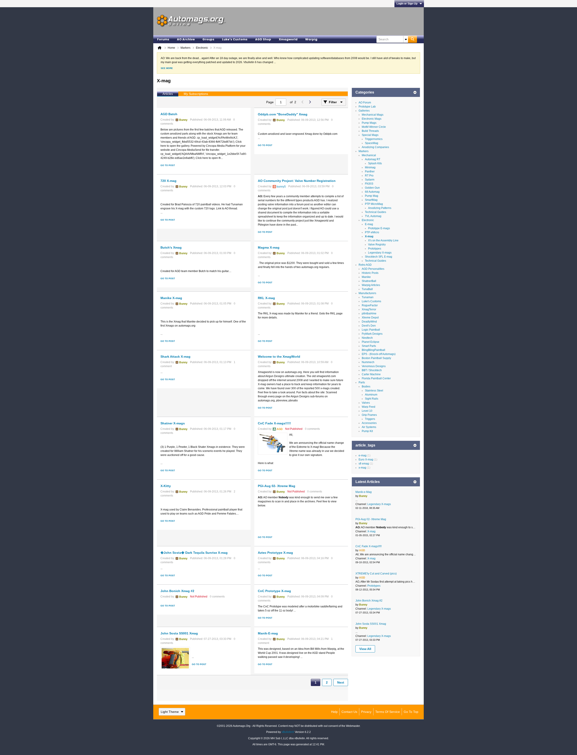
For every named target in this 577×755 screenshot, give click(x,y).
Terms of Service (387, 712)
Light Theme (170, 712)
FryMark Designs (372, 333)
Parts (362, 382)
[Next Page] (309, 102)
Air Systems (369, 427)
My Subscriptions (196, 94)
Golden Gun (372, 187)
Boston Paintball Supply (376, 358)
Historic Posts (370, 273)
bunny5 (281, 186)
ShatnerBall (369, 281)
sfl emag (364, 463)
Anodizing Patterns (379, 208)
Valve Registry (377, 244)
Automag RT (372, 159)
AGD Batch (168, 114)
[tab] (167, 94)
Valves (366, 402)
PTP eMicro (372, 232)
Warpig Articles (371, 285)
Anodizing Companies (375, 147)
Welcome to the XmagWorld (279, 356)
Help (334, 712)
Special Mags (370, 135)
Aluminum (371, 394)
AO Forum (365, 102)
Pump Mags (369, 122)
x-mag (362, 467)
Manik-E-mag (268, 633)
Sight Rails (371, 398)
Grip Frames (369, 414)
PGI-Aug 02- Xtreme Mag (276, 486)
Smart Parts (369, 346)
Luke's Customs (234, 39)
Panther (370, 171)
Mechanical (369, 155)
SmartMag (371, 199)
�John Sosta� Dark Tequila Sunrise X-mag (194, 552)
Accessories (369, 423)
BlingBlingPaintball (373, 350)
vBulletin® (288, 732)
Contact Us (349, 712)
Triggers (370, 419)
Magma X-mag (268, 247)
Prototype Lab (367, 106)
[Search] (412, 39)
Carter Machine (371, 374)
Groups (208, 39)
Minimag (370, 167)
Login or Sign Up (406, 3)
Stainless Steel (374, 390)
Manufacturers (367, 293)
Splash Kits (375, 163)
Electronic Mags (371, 118)
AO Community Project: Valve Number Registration (297, 181)
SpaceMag (371, 143)
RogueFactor (370, 305)
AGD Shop (263, 39)
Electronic (368, 220)
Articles (168, 94)
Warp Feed (368, 406)
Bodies (366, 386)
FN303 (369, 183)
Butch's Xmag (171, 247)
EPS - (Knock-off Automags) (379, 354)
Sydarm (369, 179)
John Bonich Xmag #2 (177, 591)
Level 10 (367, 410)
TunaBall (367, 289)
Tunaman (367, 297)
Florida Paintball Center (376, 378)
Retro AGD (365, 264)
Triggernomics (373, 139)
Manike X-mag (171, 298)
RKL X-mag (266, 298)
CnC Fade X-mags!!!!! (274, 423)
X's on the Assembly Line (383, 240)
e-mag (362, 455)
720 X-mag (168, 181)
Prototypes (374, 248)
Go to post (167, 165)
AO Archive (186, 39)
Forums (163, 39)
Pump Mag (371, 195)
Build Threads (370, 131)
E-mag (369, 224)
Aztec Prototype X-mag (275, 552)
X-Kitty (165, 486)
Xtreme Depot (370, 317)
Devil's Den (369, 325)
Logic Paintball (371, 329)
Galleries (364, 110)
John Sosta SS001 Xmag (179, 633)
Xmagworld (288, 39)
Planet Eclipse (370, 341)
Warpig (311, 39)
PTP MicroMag (374, 204)
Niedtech (367, 337)
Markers (364, 151)
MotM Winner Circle (374, 126)
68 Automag (372, 191)
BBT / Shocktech (372, 370)
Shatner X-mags (172, 423)
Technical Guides (375, 212)
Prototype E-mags (379, 228)
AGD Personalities (373, 268)
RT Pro (369, 175)
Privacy (366, 712)
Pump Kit (367, 431)
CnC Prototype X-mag (274, 591)
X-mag (369, 236)
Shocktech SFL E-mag (378, 256)
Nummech (368, 362)
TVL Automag (373, 216)
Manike (366, 277)
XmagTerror (369, 309)
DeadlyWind (369, 321)
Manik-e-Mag (363, 492)
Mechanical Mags (372, 114)
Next (340, 682)
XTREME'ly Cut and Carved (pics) (376, 573)
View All (365, 649)
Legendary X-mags (380, 252)
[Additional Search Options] (405, 39)
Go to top (411, 712)
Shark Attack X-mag (175, 356)
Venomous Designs (374, 366)
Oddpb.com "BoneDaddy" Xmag (282, 114)
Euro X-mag (366, 459)
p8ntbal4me (369, 313)
